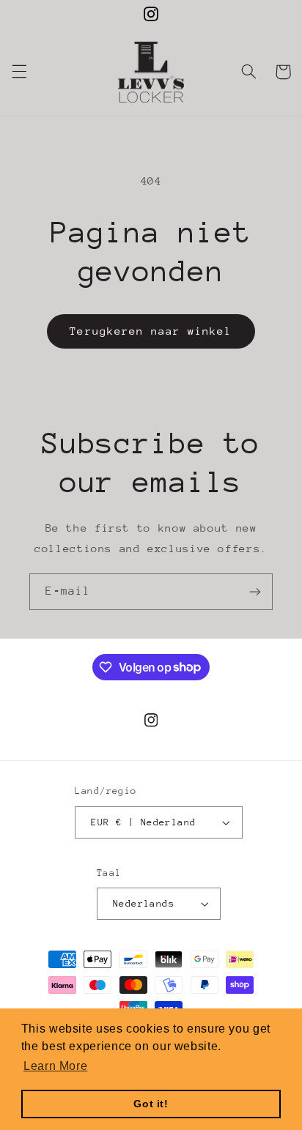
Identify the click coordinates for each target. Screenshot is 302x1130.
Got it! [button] (150, 1103)
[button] (19, 72)
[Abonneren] (255, 591)
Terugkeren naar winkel (151, 330)
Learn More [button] (55, 1066)
